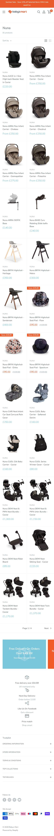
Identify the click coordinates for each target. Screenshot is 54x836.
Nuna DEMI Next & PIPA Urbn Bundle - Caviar (39, 511)
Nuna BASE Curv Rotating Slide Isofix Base (39, 223)
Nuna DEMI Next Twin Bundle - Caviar (40, 607)
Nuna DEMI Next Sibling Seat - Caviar (39, 560)
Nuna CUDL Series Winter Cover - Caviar (39, 463)
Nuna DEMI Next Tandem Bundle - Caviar (10, 608)
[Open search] (38, 11)
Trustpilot (7, 738)
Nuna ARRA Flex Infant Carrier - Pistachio (40, 175)
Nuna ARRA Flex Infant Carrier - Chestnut (40, 128)
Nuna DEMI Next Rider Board (13, 560)
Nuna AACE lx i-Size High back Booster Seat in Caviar (13, 79)
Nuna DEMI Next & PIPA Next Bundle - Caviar (11, 511)
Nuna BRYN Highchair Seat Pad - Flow (40, 319)
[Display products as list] (50, 40)
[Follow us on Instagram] (9, 800)
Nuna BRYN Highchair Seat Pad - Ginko (13, 366)
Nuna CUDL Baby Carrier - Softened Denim (38, 414)
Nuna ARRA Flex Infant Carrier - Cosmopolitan (13, 175)
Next (46, 628)
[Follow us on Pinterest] (14, 800)
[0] (49, 12)
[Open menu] (4, 12)
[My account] (44, 11)
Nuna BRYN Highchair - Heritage (13, 272)
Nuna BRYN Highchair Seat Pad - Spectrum (40, 366)
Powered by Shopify (10, 830)
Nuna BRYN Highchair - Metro (40, 272)
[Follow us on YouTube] (19, 800)
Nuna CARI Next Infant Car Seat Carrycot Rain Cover (13, 414)
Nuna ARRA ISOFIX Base (11, 222)
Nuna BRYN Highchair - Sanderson (13, 319)
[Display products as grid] (46, 40)
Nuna (5, 72)
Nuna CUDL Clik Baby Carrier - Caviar (12, 463)
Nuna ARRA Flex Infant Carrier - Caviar (40, 77)
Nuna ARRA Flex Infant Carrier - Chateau (13, 128)
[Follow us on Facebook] (4, 800)
